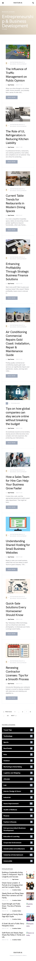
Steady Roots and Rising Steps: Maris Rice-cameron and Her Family (13, 895)
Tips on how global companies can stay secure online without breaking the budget (18, 416)
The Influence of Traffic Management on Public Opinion (16, 74)
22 (8, 715)
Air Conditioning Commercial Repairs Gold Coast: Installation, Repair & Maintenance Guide (18, 343)
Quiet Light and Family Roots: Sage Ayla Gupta (12, 915)
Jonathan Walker (16, 890)
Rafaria (18, 3)
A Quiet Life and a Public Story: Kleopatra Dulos (13, 925)
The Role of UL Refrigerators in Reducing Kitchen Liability (17, 137)
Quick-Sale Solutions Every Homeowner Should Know (16, 609)
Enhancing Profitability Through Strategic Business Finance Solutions (17, 271)
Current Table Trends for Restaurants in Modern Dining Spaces (15, 203)
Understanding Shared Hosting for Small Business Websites (18, 547)
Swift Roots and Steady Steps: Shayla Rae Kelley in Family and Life (13, 935)
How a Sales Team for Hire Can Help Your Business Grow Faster (17, 482)
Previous (8, 712)
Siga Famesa (11, 85)
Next (13, 715)
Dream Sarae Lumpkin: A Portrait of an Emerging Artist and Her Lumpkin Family (12, 885)
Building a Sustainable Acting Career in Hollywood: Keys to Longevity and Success (12, 874)
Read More (12, 97)
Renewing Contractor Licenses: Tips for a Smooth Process (17, 673)
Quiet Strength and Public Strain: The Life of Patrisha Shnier (11, 906)
